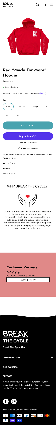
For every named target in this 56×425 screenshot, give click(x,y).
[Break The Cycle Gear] (8, 4)
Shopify (33, 410)
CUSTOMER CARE (11, 357)
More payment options (28, 142)
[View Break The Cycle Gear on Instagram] (14, 401)
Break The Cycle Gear (15, 347)
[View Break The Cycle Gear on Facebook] (6, 401)
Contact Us (16, 388)
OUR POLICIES (10, 367)
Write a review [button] (28, 279)
